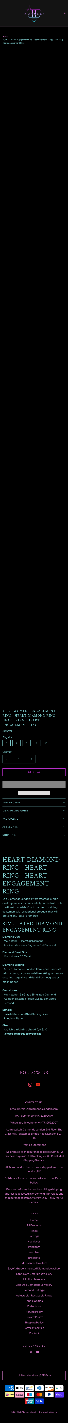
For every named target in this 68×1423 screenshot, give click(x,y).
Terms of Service (34, 1327)
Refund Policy (34, 1311)
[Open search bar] (6, 13)
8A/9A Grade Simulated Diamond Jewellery (34, 1268)
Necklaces (34, 1241)
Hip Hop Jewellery (34, 1279)
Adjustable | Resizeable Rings (34, 1295)
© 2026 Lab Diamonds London (24, 1412)
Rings (34, 1230)
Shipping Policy (34, 1322)
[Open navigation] (2, 13)
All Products (34, 1225)
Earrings (34, 1236)
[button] (34, 784)
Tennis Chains (34, 1300)
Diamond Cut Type (34, 1290)
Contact (34, 1333)
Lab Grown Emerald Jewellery (34, 1273)
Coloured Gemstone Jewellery (34, 1284)
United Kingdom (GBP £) (33, 1375)
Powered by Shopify (48, 1412)
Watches (34, 1252)
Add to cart (34, 772)
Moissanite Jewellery (34, 1263)
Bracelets (34, 1257)
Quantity (7, 751)
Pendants (34, 1246)
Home (5, 36)
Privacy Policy (34, 1317)
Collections (34, 1306)
